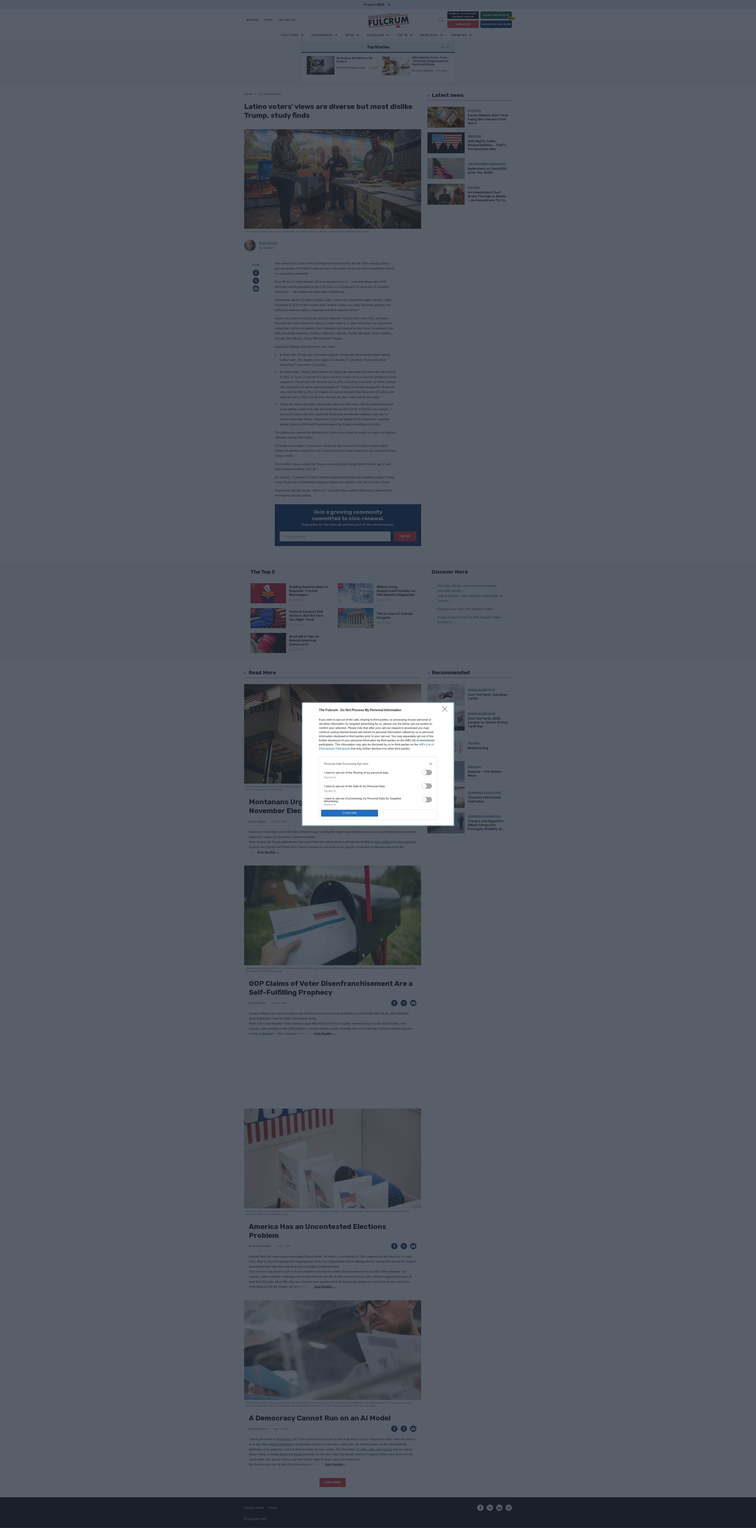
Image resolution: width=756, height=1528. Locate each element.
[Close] (446, 710)
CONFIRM (349, 813)
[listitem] (378, 764)
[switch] (427, 772)
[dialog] (378, 764)
